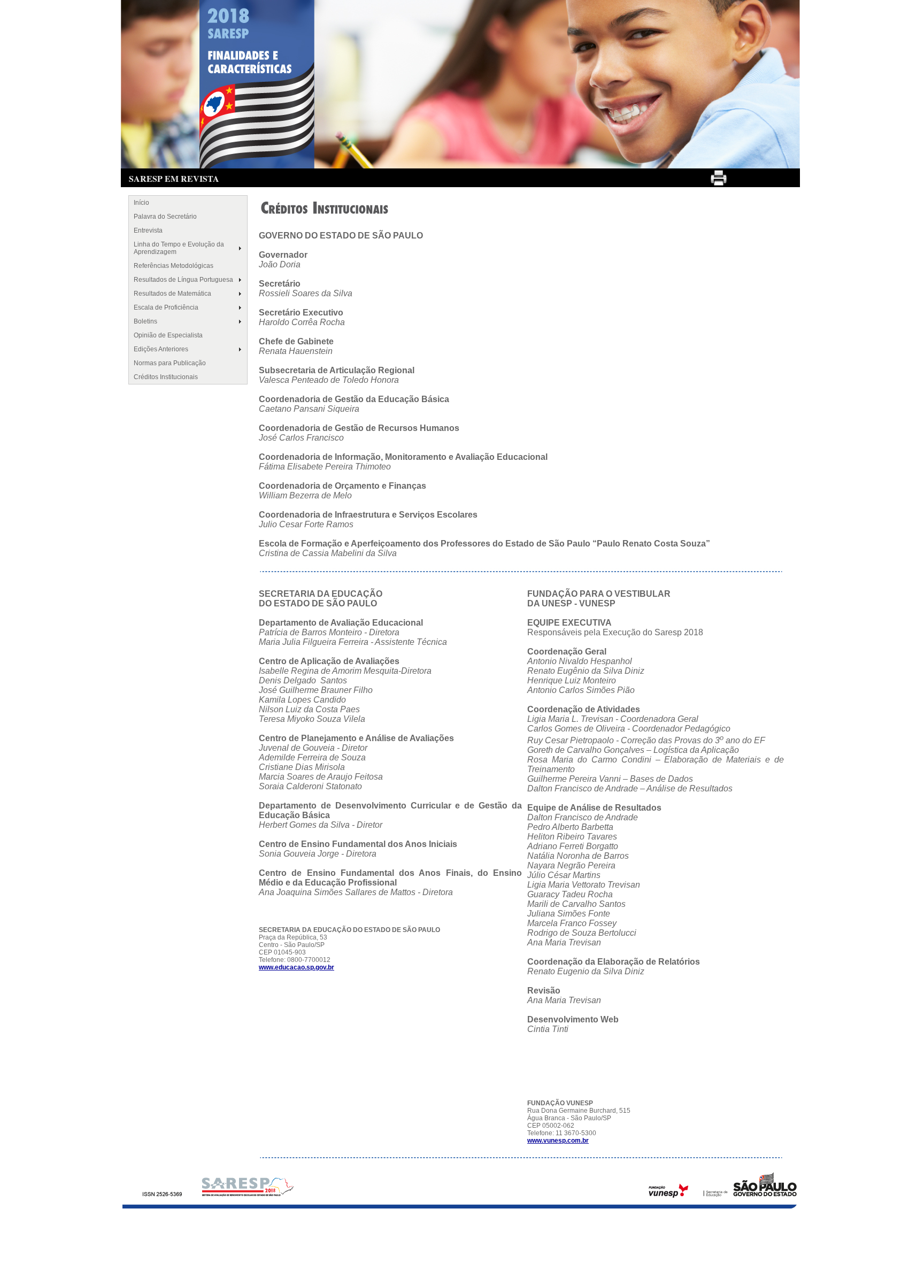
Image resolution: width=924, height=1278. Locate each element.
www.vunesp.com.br (558, 1140)
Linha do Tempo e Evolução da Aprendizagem (179, 248)
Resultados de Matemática (172, 293)
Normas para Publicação (170, 363)
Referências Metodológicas (173, 266)
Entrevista (148, 230)
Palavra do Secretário (165, 216)
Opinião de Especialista (168, 335)
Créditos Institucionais (166, 377)
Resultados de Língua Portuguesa (183, 279)
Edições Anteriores (161, 349)
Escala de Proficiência (166, 307)
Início (141, 202)
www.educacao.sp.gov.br (296, 967)
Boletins (145, 321)
